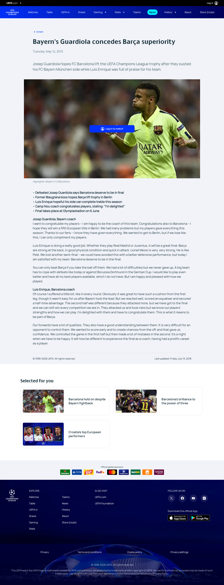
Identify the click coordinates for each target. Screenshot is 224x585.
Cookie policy (134, 552)
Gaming (33, 522)
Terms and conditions (90, 552)
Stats (32, 528)
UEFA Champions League (12, 12)
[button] (100, 12)
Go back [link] (39, 31)
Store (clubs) (69, 522)
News (65, 503)
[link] (33, 12)
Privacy (45, 552)
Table (32, 503)
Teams (65, 497)
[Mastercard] (112, 472)
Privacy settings (179, 552)
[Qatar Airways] (159, 472)
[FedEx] (100, 472)
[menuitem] (33, 12)
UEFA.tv (33, 509)
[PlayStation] (77, 472)
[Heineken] (65, 472)
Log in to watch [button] (114, 128)
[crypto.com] (124, 472)
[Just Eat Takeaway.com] (147, 472)
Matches (34, 497)
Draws (32, 516)
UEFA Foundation (104, 503)
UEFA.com (100, 497)
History (66, 509)
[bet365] (135, 472)
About (65, 516)
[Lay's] (89, 472)
